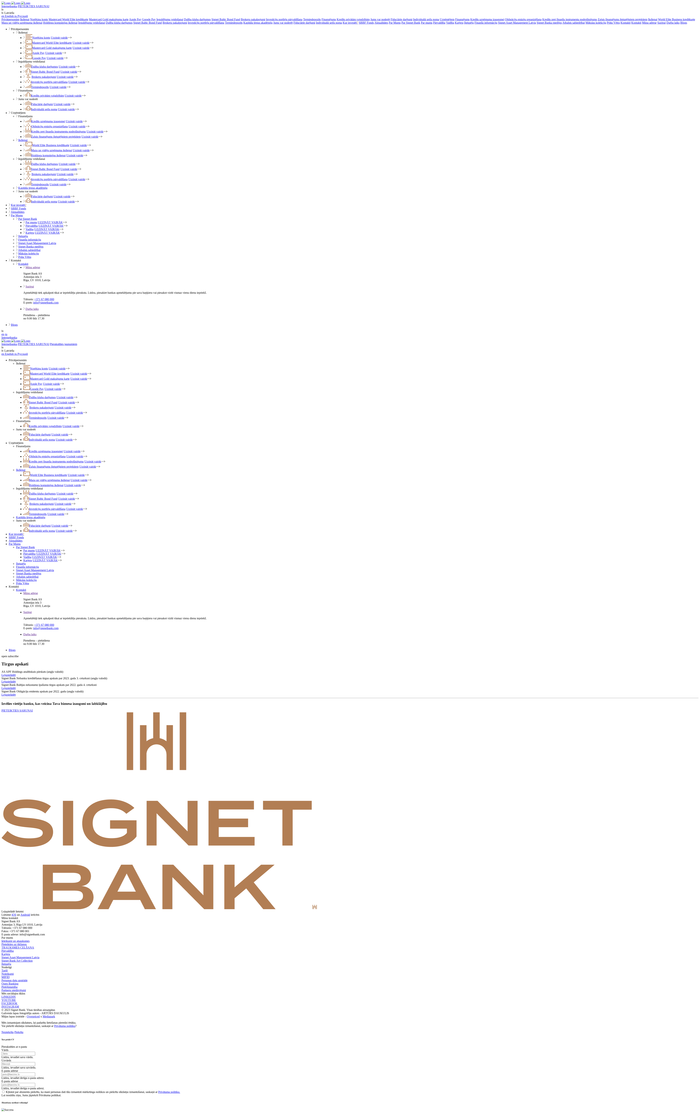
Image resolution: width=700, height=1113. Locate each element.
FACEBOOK (9, 1003)
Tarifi (4, 970)
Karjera (459, 22)
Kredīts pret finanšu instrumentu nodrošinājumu (569, 19)
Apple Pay (135, 19)
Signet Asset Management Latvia (517, 22)
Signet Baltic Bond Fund (225, 19)
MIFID (5, 977)
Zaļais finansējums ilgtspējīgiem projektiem (622, 19)
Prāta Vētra (613, 22)
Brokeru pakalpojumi (253, 19)
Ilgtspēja (469, 22)
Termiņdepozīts (312, 19)
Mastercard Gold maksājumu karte (109, 19)
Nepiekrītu (7, 1032)
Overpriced (33, 1016)
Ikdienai (24, 19)
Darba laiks (673, 22)
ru (6, 334)
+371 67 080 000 (44, 299)
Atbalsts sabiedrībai (573, 22)
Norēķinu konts (39, 19)
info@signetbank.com (46, 302)
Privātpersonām (10, 19)
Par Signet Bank (410, 22)
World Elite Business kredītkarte (676, 19)
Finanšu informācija (486, 22)
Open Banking (9, 983)
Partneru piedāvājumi (13, 990)
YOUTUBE (8, 1000)
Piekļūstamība (9, 986)
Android (25, 914)
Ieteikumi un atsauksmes (15, 941)
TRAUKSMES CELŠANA (17, 947)
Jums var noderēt (380, 19)
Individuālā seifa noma (426, 19)
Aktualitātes (381, 22)
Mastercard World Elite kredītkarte (68, 19)
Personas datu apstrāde (14, 980)
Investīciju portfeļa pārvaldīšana (284, 19)
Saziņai (661, 22)
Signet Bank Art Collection (17, 960)
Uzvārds (6, 1060)
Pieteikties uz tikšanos (14, 944)
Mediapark (49, 1016)
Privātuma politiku (64, 1025)
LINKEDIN (8, 996)
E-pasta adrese (9, 1070)
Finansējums (329, 19)
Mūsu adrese (649, 22)
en (2, 334)
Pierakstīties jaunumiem (63, 344)
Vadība (450, 22)
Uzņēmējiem (447, 19)
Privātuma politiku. (169, 1091)
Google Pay (149, 19)
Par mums (426, 22)
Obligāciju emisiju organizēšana (523, 19)
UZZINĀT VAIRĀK (50, 222)
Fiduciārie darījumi (401, 19)
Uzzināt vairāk (59, 37)
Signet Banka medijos (549, 22)
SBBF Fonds (366, 22)
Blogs (683, 22)
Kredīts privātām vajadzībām (353, 19)
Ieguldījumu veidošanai (169, 19)
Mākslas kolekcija (596, 22)
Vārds (4, 1050)
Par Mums (395, 22)
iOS (14, 914)
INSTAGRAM (10, 1006)
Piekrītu (18, 1032)
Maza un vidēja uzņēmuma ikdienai (21, 22)
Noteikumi (7, 973)
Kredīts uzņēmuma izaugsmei (487, 19)
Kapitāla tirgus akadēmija (258, 22)
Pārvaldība (439, 22)
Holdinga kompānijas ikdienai (60, 22)
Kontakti (626, 22)
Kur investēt (350, 22)
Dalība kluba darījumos (197, 19)
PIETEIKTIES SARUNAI (33, 6)
